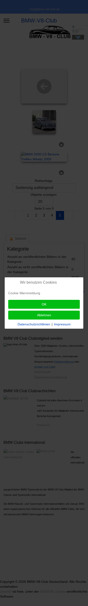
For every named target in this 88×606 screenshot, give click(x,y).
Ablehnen (44, 315)
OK (44, 304)
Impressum (62, 324)
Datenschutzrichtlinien (34, 324)
